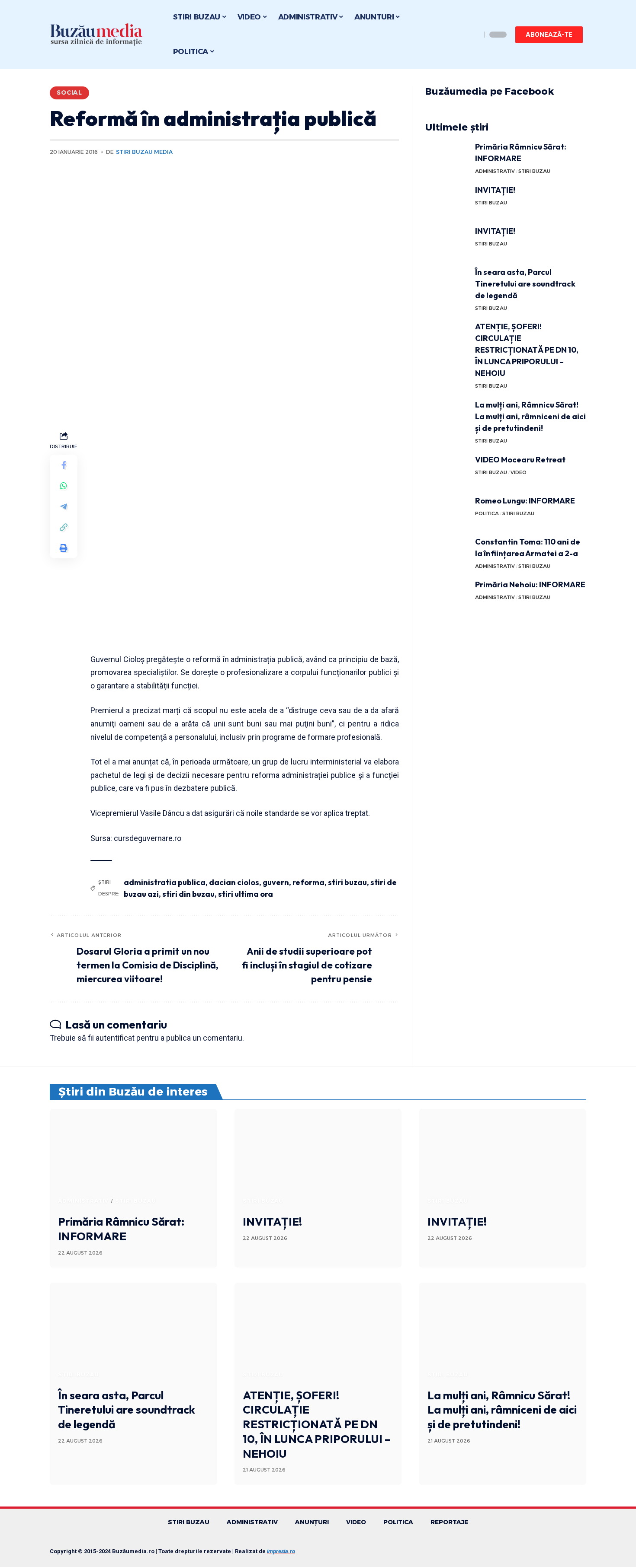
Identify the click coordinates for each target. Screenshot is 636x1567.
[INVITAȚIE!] (447, 200)
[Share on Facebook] (63, 465)
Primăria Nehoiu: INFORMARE (530, 584)
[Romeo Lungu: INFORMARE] (447, 511)
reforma (308, 882)
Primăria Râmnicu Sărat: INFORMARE (121, 1228)
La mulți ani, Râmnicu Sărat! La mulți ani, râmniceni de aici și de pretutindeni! (530, 416)
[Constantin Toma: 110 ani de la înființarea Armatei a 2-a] (447, 552)
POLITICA (487, 513)
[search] (473, 34)
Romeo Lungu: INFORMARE (525, 501)
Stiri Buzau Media (144, 152)
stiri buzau (347, 882)
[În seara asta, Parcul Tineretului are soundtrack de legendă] (447, 282)
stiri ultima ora (245, 894)
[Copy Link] (63, 527)
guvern (276, 882)
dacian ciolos (234, 882)
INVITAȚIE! (495, 190)
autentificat (115, 1037)
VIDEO (519, 472)
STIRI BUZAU (534, 171)
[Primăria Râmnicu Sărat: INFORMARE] (447, 157)
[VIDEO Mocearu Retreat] (447, 470)
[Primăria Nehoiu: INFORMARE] (447, 595)
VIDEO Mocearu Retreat (520, 460)
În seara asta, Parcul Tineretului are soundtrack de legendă (525, 283)
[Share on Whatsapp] (63, 485)
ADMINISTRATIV (495, 171)
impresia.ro (281, 1551)
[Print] (63, 548)
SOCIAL (69, 92)
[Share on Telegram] (63, 506)
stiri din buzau (188, 894)
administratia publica (165, 882)
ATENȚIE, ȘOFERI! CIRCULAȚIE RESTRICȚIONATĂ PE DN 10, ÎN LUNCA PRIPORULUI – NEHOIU (526, 350)
